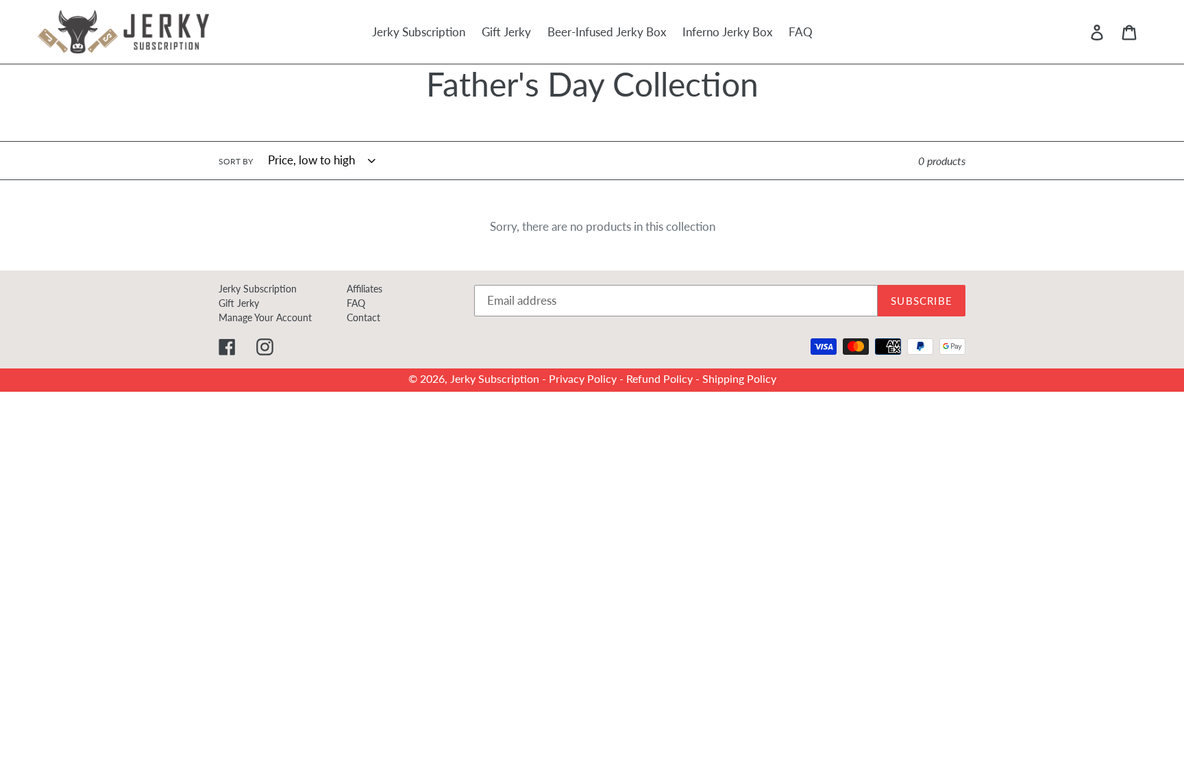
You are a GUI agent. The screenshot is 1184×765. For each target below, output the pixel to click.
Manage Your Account (265, 317)
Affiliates (364, 288)
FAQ (356, 303)
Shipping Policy (739, 377)
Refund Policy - (664, 377)
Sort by (236, 161)
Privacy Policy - (587, 377)
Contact (363, 317)
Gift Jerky (239, 303)
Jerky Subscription (258, 288)
